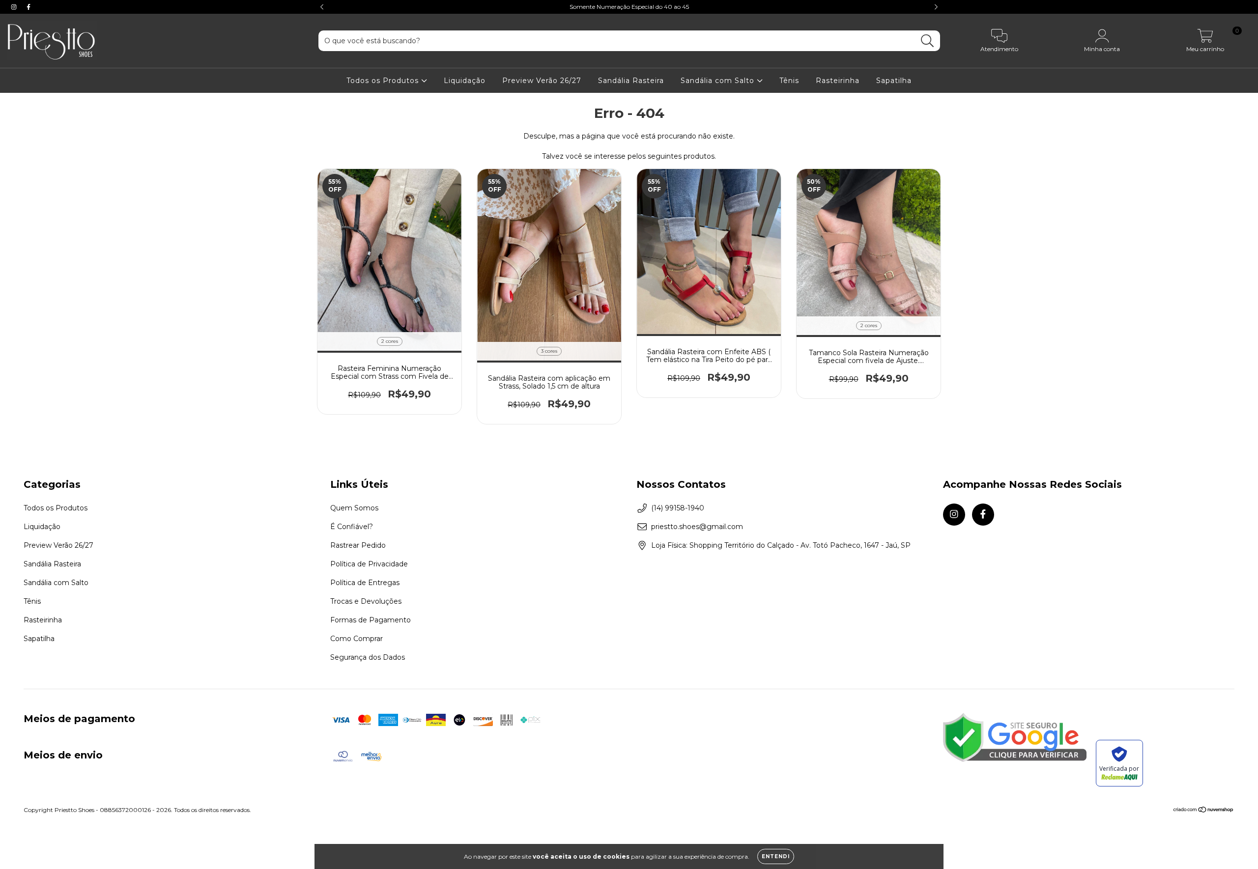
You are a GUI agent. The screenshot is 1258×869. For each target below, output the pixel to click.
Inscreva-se (629, 148)
